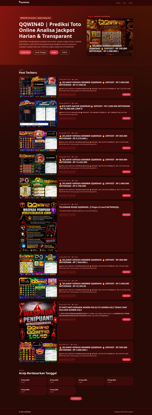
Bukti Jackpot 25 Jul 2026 (67, 359)
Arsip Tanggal (40, 52)
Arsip (130, 3)
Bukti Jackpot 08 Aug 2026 (67, 296)
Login (54, 52)
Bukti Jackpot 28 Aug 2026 (67, 94)
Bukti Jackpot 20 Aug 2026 (67, 172)
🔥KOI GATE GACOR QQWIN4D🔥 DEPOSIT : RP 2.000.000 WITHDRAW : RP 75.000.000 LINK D (94, 107)
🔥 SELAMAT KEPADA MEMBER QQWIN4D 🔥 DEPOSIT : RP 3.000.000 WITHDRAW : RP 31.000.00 (94, 83)
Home (118, 3)
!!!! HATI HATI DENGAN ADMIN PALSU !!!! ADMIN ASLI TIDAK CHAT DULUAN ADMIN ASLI (93, 308)
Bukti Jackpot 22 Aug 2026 (67, 148)
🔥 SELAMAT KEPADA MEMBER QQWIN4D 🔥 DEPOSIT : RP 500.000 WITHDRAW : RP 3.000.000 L (93, 348)
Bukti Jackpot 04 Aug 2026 (67, 319)
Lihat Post (25, 52)
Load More (76, 399)
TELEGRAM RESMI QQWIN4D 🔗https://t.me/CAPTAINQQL (89, 207)
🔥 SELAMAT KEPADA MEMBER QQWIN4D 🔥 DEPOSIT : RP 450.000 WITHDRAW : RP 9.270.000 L (93, 137)
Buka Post (126, 94)
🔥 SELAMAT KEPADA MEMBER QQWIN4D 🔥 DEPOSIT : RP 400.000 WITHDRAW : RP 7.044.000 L (93, 261)
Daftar (64, 52)
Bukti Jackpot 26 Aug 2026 (67, 118)
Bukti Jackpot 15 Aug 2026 (67, 215)
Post (124, 3)
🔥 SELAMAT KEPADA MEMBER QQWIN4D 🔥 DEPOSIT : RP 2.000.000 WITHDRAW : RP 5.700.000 (94, 184)
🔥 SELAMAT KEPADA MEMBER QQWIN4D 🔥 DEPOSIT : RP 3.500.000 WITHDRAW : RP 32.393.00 (94, 284)
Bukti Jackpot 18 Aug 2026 (67, 195)
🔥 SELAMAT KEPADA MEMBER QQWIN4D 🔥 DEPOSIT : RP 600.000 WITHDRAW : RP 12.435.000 (93, 161)
